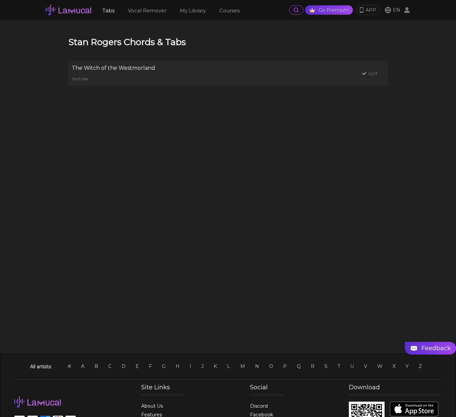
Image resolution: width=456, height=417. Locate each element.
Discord (259, 406)
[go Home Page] (68, 10)
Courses (229, 10)
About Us (152, 406)
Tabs (108, 10)
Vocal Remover (147, 10)
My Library (193, 10)
